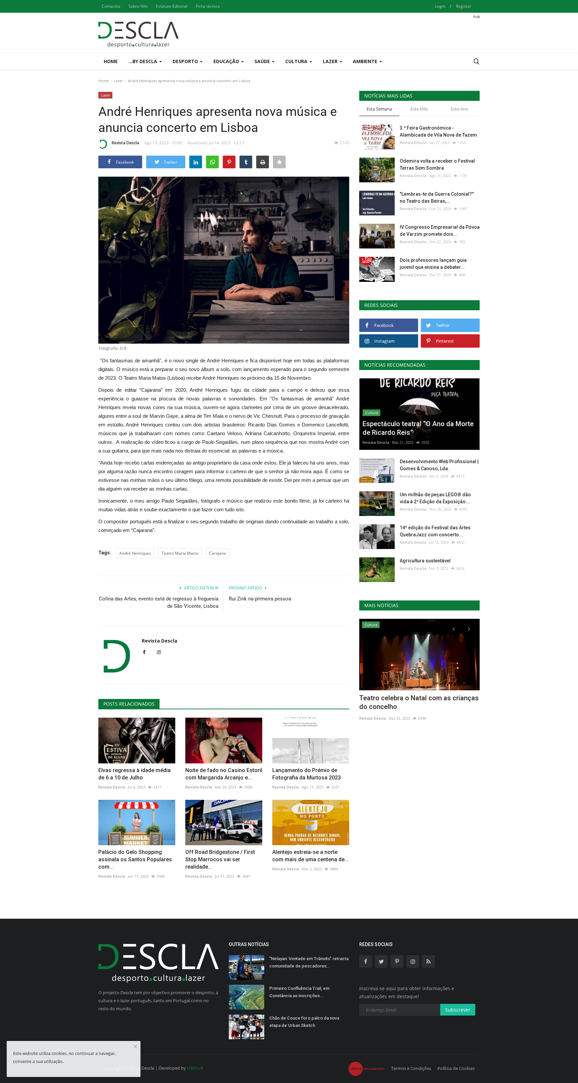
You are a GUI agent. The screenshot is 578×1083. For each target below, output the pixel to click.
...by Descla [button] (143, 61)
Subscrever (457, 1010)
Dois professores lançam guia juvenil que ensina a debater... (433, 263)
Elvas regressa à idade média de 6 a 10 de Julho (134, 774)
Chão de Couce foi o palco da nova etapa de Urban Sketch (304, 1022)
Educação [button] (226, 61)
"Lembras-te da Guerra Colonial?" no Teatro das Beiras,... (437, 197)
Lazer (118, 80)
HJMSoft (195, 1068)
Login (440, 6)
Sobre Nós (138, 6)
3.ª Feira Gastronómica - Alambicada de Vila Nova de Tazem (438, 131)
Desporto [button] (186, 61)
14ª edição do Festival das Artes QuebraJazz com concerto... (435, 531)
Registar (463, 6)
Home (111, 61)
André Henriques (135, 553)
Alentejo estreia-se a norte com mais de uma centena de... (310, 856)
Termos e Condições (411, 1068)
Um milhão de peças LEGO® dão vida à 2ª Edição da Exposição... (435, 498)
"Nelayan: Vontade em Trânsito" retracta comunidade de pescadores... (309, 962)
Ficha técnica (208, 6)
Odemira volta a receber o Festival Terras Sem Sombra (437, 164)
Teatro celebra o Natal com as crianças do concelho (419, 702)
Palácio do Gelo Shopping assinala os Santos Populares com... (135, 859)
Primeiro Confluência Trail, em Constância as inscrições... (299, 992)
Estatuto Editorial (172, 6)
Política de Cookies (456, 1068)
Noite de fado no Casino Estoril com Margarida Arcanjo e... (223, 774)
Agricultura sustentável (425, 560)
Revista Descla (125, 143)
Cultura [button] (297, 61)
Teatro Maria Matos (180, 553)
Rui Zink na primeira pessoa (260, 599)
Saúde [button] (263, 61)
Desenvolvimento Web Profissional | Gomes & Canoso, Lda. (439, 465)
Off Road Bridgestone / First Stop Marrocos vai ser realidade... (220, 859)
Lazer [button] (331, 61)
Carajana (217, 553)
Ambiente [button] (366, 61)
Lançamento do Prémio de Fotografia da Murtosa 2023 (306, 774)
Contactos (111, 6)
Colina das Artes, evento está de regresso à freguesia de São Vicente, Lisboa (158, 602)
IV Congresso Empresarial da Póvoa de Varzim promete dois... (440, 230)
